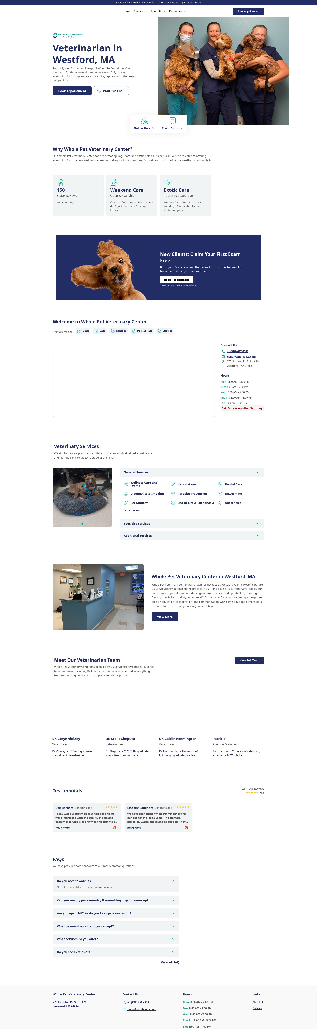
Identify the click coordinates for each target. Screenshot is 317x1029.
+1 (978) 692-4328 (138, 1002)
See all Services (131, 510)
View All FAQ (170, 962)
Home (126, 11)
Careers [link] (257, 1008)
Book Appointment (248, 11)
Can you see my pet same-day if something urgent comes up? (102, 900)
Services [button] (139, 11)
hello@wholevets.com (141, 1009)
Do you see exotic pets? (74, 952)
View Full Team (249, 660)
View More (165, 617)
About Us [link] (258, 1002)
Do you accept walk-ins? (74, 881)
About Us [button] (156, 11)
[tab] (82, 524)
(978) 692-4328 (113, 91)
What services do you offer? (77, 939)
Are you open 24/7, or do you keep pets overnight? (94, 913)
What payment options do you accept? (85, 926)
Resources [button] (175, 11)
